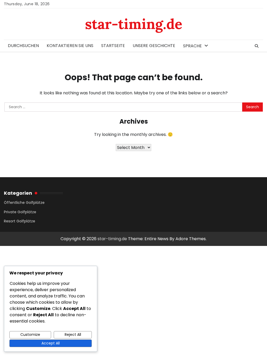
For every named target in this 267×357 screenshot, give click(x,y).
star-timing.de (133, 24)
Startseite (113, 46)
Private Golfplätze (20, 212)
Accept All (50, 343)
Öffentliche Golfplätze (24, 202)
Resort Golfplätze (19, 221)
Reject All (73, 334)
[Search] (256, 46)
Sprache (192, 46)
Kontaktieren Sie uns (70, 46)
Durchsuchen (23, 46)
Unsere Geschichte (154, 46)
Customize (30, 334)
